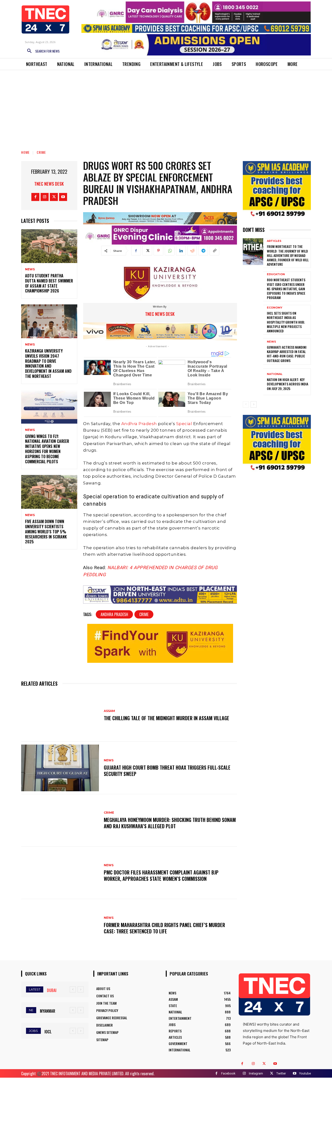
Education (276, 274)
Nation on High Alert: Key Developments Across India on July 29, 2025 (287, 384)
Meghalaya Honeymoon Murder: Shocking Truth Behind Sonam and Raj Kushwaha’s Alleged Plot (170, 823)
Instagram (256, 1073)
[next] (81, 989)
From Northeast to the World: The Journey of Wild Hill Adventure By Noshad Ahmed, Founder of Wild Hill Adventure (288, 255)
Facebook (228, 1073)
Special (184, 423)
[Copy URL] (214, 250)
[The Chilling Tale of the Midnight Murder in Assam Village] (60, 715)
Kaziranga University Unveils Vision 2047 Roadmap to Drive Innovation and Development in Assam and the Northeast (48, 363)
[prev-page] (246, 404)
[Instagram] (45, 197)
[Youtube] (63, 197)
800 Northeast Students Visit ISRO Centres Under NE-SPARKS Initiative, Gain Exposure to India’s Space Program (286, 288)
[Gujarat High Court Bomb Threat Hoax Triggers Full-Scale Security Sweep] (60, 768)
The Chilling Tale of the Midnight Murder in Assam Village (166, 718)
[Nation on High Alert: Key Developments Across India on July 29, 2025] (253, 381)
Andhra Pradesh (139, 423)
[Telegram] (203, 250)
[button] (42, 51)
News (30, 269)
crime (144, 614)
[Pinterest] (158, 250)
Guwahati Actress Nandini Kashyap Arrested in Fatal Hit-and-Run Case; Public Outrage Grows (286, 354)
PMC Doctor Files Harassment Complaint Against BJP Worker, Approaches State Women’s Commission (161, 875)
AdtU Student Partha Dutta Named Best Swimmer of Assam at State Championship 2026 (49, 283)
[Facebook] (35, 197)
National (274, 374)
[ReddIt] (192, 250)
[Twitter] (54, 197)
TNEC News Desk (49, 184)
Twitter (281, 1073)
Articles (274, 241)
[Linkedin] (181, 250)
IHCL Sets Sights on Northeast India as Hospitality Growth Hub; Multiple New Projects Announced (286, 321)
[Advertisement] (166, 107)
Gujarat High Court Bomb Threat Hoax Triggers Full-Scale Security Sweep (167, 770)
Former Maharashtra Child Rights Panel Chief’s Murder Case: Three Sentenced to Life (164, 928)
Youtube (305, 1073)
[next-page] (254, 404)
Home (25, 152)
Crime (41, 152)
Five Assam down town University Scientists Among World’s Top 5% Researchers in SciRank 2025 (46, 532)
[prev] (73, 989)
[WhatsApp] (170, 250)
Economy (274, 307)
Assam (109, 711)
